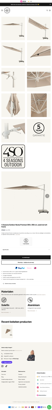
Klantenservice (21, 371)
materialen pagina (40, 294)
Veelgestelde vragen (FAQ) (7, 382)
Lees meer (17, 234)
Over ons (3, 374)
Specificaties (6, 249)
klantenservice (18, 350)
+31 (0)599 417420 (8, 353)
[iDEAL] (35, 268)
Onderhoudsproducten (7, 379)
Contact (20, 374)
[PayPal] (20, 268)
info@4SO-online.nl (8, 356)
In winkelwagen (26, 257)
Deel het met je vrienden (10, 283)
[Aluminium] (30, 300)
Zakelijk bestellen (22, 387)
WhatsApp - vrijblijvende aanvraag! (26, 262)
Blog (2, 377)
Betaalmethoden (22, 377)
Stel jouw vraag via (11, 358)
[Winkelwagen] (50, 10)
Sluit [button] (50, 4)
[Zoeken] (47, 10)
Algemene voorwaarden (24, 382)
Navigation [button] (2, 10)
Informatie (3, 371)
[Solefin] (3, 300)
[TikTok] (6, 366)
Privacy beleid (21, 384)
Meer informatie (5, 312)
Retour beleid (21, 379)
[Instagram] (2, 366)
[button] (47, 196)
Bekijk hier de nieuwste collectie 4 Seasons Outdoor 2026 (24, 4)
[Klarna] (29, 268)
